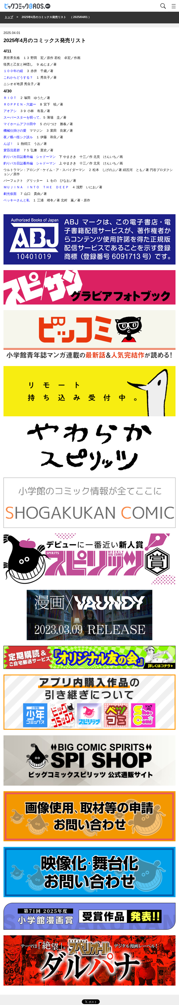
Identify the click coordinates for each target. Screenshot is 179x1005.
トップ (9, 17)
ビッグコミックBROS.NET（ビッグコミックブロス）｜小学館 (28, 6)
